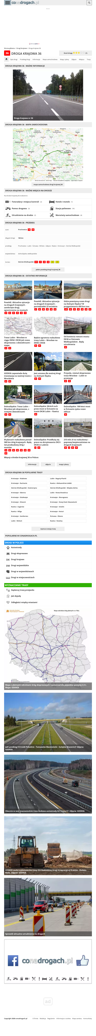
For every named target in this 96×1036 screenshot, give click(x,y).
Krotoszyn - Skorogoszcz (59, 497)
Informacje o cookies (63, 1018)
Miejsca (81, 59)
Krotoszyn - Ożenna (18, 493)
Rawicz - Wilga (16, 511)
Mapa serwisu (77, 1018)
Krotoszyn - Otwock (18, 502)
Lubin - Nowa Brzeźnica (59, 493)
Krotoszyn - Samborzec (19, 516)
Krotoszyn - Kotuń (57, 511)
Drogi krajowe (17, 559)
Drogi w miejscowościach (23, 577)
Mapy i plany (64, 59)
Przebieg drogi (25, 59)
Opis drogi (13, 59)
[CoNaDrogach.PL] (25, 5)
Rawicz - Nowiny (56, 521)
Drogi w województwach (22, 571)
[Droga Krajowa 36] (6, 59)
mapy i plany (64, 464)
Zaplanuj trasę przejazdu (22, 590)
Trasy (89, 59)
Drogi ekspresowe (19, 553)
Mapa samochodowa (50, 59)
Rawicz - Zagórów (17, 507)
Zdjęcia (74, 59)
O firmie (35, 1018)
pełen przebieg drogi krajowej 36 (48, 269)
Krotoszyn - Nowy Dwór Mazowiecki (63, 502)
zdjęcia (48, 464)
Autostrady (16, 547)
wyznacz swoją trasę (48, 529)
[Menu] (7, 2)
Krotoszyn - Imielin (57, 507)
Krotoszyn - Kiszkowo (19, 478)
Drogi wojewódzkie (20, 565)
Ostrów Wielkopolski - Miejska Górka (64, 488)
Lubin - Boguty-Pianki (58, 478)
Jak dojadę (16, 596)
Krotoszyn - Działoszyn (19, 497)
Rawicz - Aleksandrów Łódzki (61, 483)
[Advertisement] (48, 26)
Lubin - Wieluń (16, 521)
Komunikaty (87, 1018)
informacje (32, 464)
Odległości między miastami (24, 602)
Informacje (36, 59)
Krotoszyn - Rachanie (19, 483)
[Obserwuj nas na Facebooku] (48, 983)
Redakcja (43, 1018)
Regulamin (51, 1018)
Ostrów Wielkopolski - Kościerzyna (24, 488)
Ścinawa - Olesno (56, 516)
